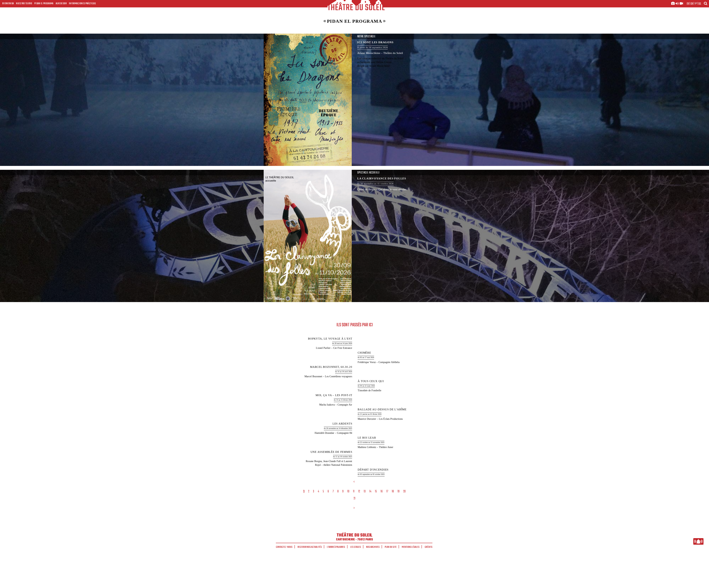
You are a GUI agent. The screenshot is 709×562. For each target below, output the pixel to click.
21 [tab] (354, 498)
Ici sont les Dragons (354, 100)
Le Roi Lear (367, 437)
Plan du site (391, 547)
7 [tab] (333, 491)
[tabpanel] (355, 407)
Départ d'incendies (373, 469)
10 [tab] (348, 491)
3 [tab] (313, 491)
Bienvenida (8, 3)
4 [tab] (318, 491)
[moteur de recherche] (705, 3)
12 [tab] (359, 491)
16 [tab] (382, 491)
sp (696, 3)
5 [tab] (323, 491)
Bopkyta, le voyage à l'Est (330, 338)
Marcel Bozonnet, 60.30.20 (331, 366)
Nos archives (373, 547)
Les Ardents (342, 423)
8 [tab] (338, 491)
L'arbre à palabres (336, 547)
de (699, 3)
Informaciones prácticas (82, 3)
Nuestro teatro (24, 3)
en (692, 3)
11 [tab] (353, 491)
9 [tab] (343, 491)
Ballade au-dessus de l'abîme (382, 409)
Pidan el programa (44, 3)
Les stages (355, 547)
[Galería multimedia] (677, 3)
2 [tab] (308, 491)
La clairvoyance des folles (354, 236)
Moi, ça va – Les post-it (334, 395)
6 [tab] (328, 491)
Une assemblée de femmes (331, 451)
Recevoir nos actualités (310, 547)
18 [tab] (393, 491)
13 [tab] (365, 491)
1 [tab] (303, 491)
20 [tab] (404, 491)
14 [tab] (370, 491)
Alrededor (61, 3)
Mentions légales (410, 547)
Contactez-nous (284, 547)
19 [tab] (399, 491)
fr (688, 3)
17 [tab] (387, 491)
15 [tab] (376, 491)
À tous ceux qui (371, 381)
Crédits (428, 547)
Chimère (364, 352)
